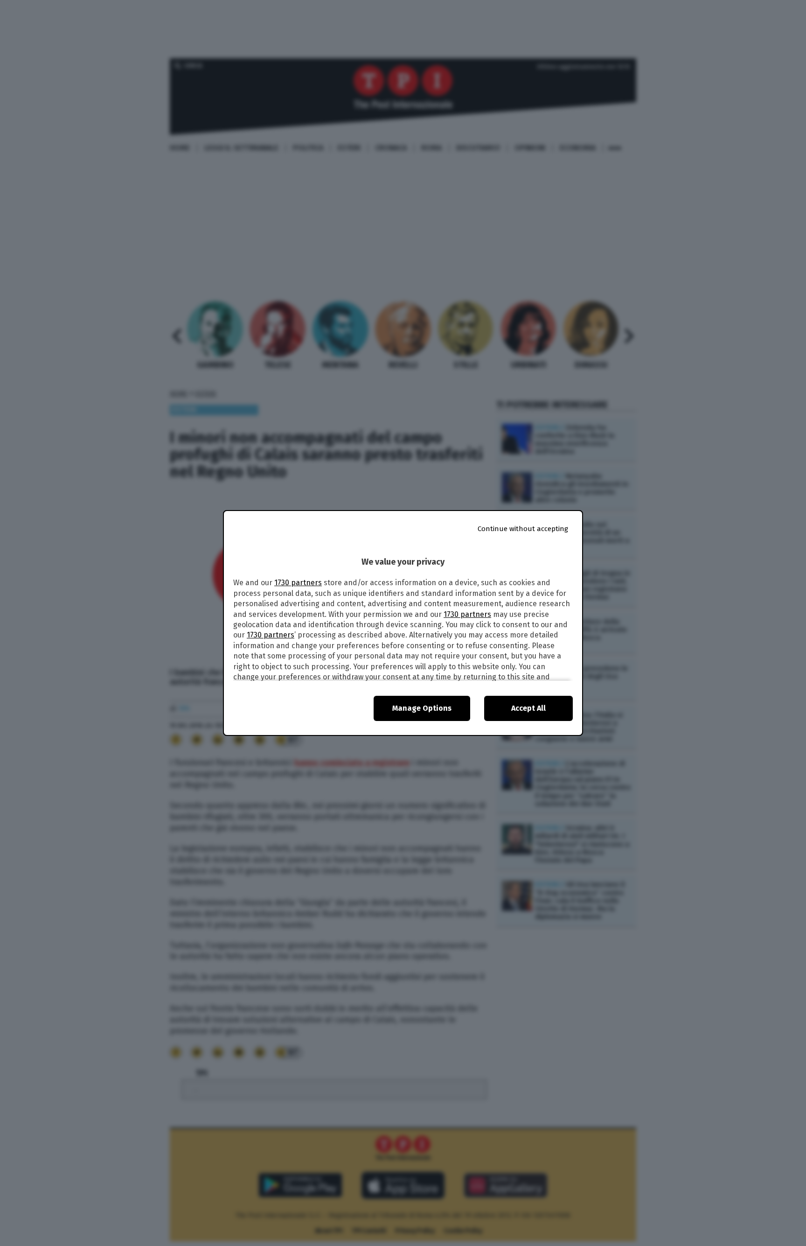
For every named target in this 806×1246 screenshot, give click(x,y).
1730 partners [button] (298, 582)
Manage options (422, 708)
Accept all (528, 708)
